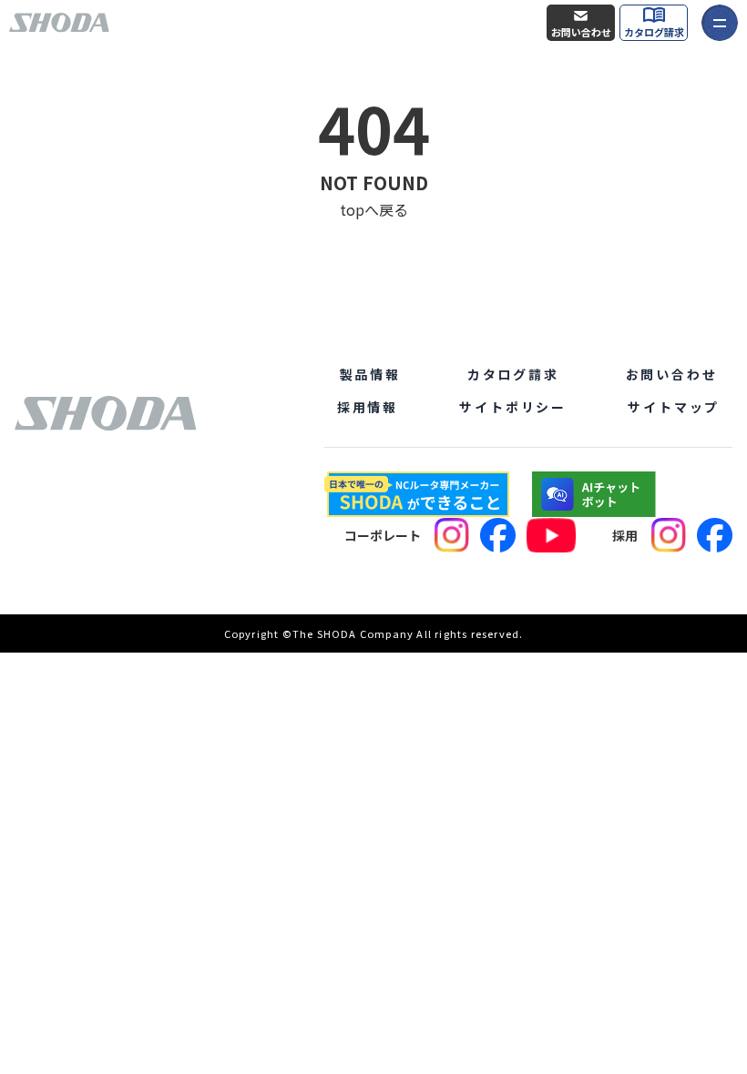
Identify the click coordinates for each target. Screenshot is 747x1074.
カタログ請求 (654, 32)
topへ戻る (374, 209)
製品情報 (370, 374)
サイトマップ (674, 407)
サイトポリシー (513, 407)
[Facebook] (498, 535)
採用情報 (367, 407)
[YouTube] (551, 535)
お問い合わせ (581, 32)
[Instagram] (452, 535)
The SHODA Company (353, 633)
